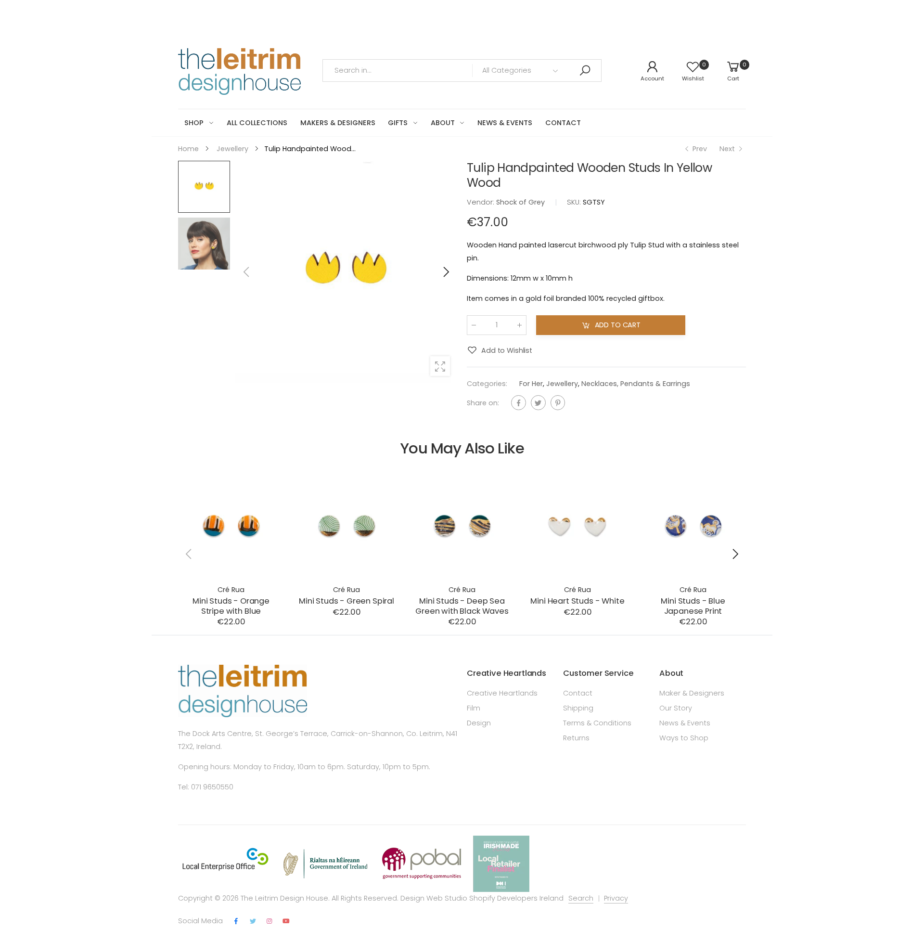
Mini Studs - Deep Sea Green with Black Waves (461, 606)
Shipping (578, 708)
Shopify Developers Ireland (516, 898)
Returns (576, 738)
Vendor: (481, 202)
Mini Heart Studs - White (577, 600)
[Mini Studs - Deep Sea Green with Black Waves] (462, 526)
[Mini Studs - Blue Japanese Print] (693, 526)
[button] (445, 272)
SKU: (575, 202)
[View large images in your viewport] (440, 366)
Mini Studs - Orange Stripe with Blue (231, 606)
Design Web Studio (433, 898)
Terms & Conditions (597, 723)
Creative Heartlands (502, 693)
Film (473, 708)
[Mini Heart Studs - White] (577, 526)
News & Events (684, 723)
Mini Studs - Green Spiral (346, 600)
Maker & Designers (691, 693)
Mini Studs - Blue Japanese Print (693, 606)
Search (580, 898)
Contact (577, 693)
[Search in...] (585, 70)
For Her (531, 383)
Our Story (675, 708)
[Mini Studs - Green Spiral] (346, 526)
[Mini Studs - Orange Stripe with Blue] (231, 526)
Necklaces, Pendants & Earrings (635, 383)
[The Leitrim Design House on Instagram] (269, 922)
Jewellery (562, 383)
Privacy (616, 898)
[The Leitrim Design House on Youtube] (286, 922)
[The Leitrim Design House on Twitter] (252, 922)
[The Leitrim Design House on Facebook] (236, 922)
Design (479, 723)
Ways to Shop (683, 738)
